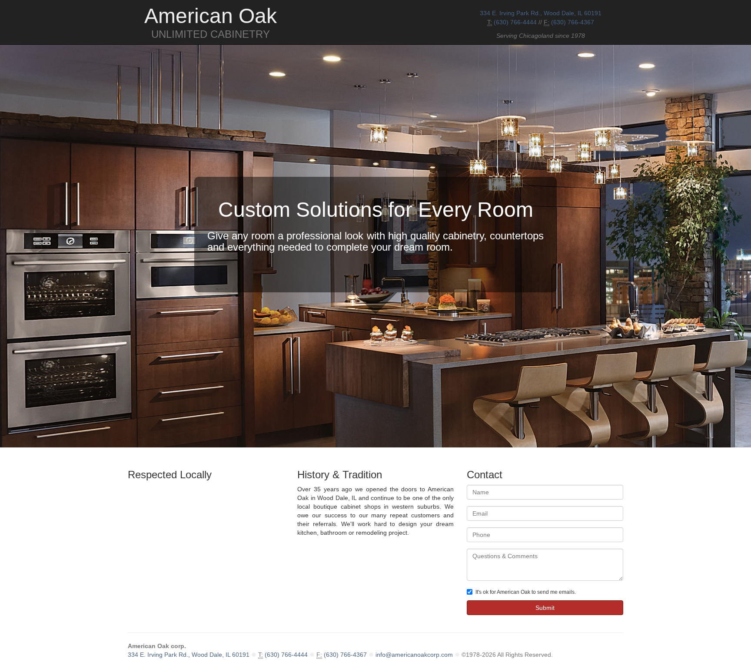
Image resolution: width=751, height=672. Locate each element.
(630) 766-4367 (572, 22)
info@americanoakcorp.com (414, 654)
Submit (545, 607)
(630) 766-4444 (515, 22)
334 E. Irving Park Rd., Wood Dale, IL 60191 (540, 13)
